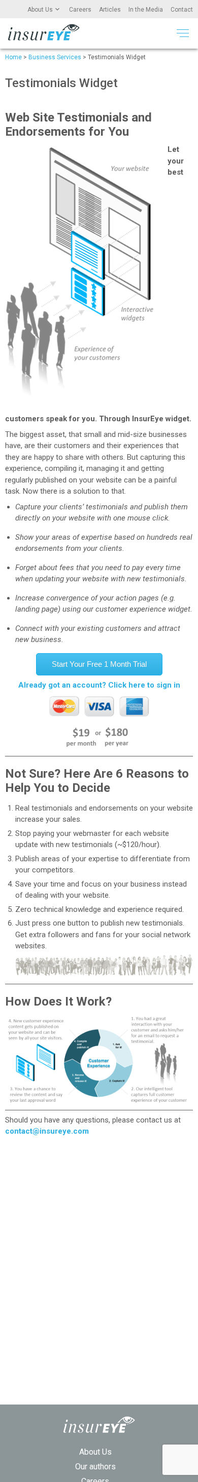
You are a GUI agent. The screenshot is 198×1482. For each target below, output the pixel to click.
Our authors (95, 1466)
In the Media (145, 9)
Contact (182, 9)
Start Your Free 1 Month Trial (99, 664)
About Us (40, 9)
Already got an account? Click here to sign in (99, 685)
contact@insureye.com (47, 1131)
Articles (110, 9)
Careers (80, 9)
